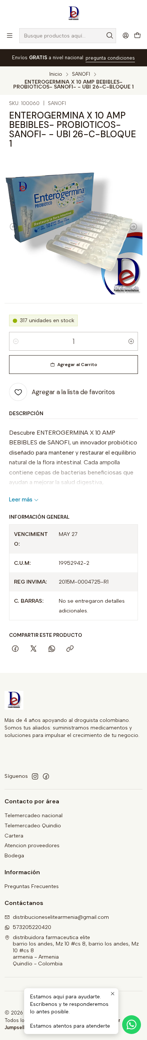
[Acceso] (126, 35)
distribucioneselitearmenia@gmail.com (61, 917)
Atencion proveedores (32, 845)
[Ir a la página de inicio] (73, 13)
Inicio (55, 74)
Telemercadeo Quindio (33, 825)
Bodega (14, 855)
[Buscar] (109, 35)
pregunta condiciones (110, 58)
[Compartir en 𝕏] (33, 649)
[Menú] (10, 35)
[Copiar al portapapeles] (70, 649)
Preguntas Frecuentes (32, 886)
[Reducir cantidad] (15, 341)
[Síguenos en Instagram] (35, 776)
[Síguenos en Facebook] (46, 776)
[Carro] (137, 36)
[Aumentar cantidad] (131, 341)
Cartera (14, 836)
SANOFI (81, 74)
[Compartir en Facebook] (15, 649)
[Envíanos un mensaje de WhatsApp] (131, 1024)
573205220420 (32, 927)
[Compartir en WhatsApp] (52, 649)
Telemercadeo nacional (34, 815)
